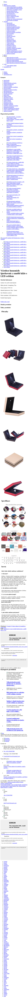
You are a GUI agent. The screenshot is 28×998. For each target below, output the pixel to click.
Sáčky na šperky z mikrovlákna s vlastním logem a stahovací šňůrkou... (15, 172)
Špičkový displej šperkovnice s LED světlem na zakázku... (15, 701)
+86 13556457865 (8, 795)
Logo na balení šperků (16, 784)
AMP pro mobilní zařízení (13, 782)
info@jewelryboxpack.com (10, 803)
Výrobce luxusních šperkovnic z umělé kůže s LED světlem (14, 159)
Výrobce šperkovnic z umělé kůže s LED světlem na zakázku (15, 165)
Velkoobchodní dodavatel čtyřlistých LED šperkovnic (15, 729)
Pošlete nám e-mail (5, 301)
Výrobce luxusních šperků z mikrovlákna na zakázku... (13, 191)
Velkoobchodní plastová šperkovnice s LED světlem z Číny (15, 234)
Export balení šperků (5, 784)
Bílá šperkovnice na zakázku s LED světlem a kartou (15, 693)
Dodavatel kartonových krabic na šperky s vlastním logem (14, 178)
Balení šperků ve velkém (6, 787)
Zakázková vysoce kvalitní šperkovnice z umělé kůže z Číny (14, 152)
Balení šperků (22, 786)
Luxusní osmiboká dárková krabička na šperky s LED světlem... (15, 228)
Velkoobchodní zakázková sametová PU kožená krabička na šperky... (15, 206)
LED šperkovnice (8, 74)
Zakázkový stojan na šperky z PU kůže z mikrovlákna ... (14, 185)
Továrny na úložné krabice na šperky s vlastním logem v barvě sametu (15, 214)
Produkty (6, 73)
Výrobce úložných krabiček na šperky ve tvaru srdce (14, 146)
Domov (5, 72)
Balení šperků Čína (13, 786)
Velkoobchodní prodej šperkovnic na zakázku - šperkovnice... (14, 683)
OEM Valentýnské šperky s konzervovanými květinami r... (14, 221)
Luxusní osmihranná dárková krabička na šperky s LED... (15, 720)
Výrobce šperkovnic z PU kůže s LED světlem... (14, 710)
